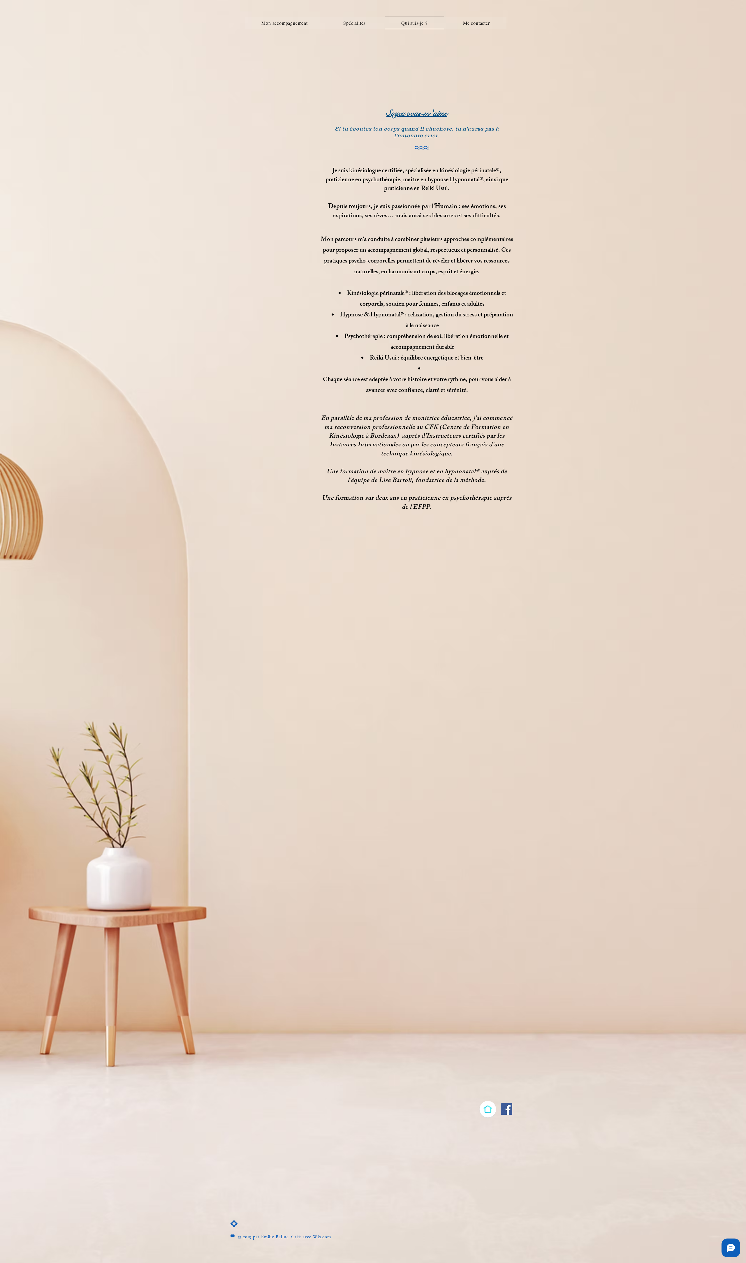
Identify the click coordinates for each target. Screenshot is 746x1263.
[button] (354, 23)
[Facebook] (506, 1109)
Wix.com (322, 1237)
